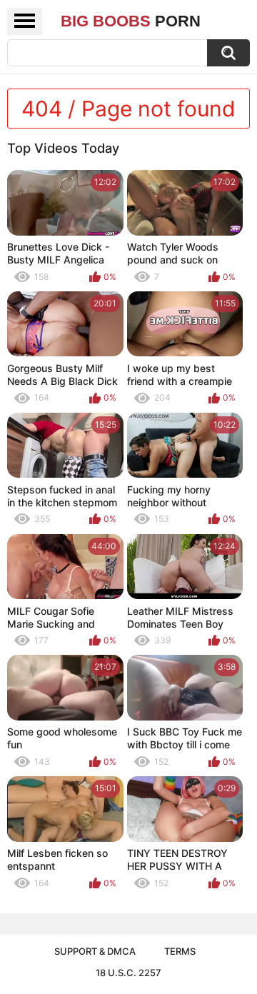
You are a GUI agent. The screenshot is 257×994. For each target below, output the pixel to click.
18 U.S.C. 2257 (128, 972)
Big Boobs (131, 21)
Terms (180, 951)
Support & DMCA (95, 951)
